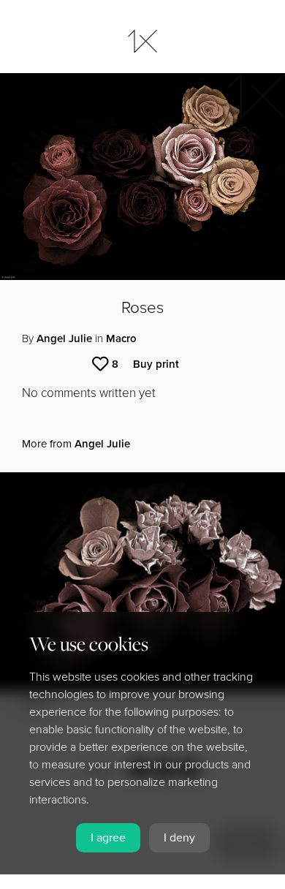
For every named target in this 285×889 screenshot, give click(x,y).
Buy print (156, 364)
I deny (179, 838)
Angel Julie (64, 338)
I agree (108, 838)
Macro (121, 338)
